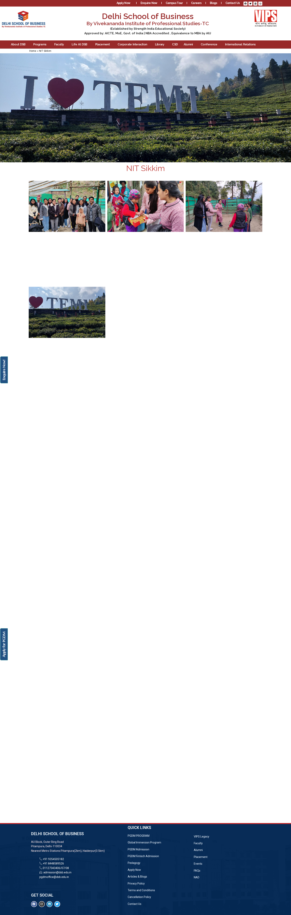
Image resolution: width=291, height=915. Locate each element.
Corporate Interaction (132, 44)
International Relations (240, 44)
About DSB (18, 44)
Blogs (213, 3)
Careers (196, 3)
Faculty (59, 44)
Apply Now (123, 3)
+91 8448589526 (53, 863)
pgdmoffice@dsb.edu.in (54, 877)
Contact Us (232, 3)
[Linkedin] (255, 4)
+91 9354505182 (53, 859)
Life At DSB (79, 44)
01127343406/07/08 (55, 868)
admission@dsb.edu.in (56, 872)
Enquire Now (149, 3)
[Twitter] (250, 4)
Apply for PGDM (4, 644)
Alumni (188, 44)
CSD (175, 44)
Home (32, 51)
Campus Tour (174, 3)
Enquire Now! (4, 369)
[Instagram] (260, 4)
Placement (102, 44)
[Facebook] (245, 4)
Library (159, 44)
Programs (39, 44)
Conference (209, 44)
